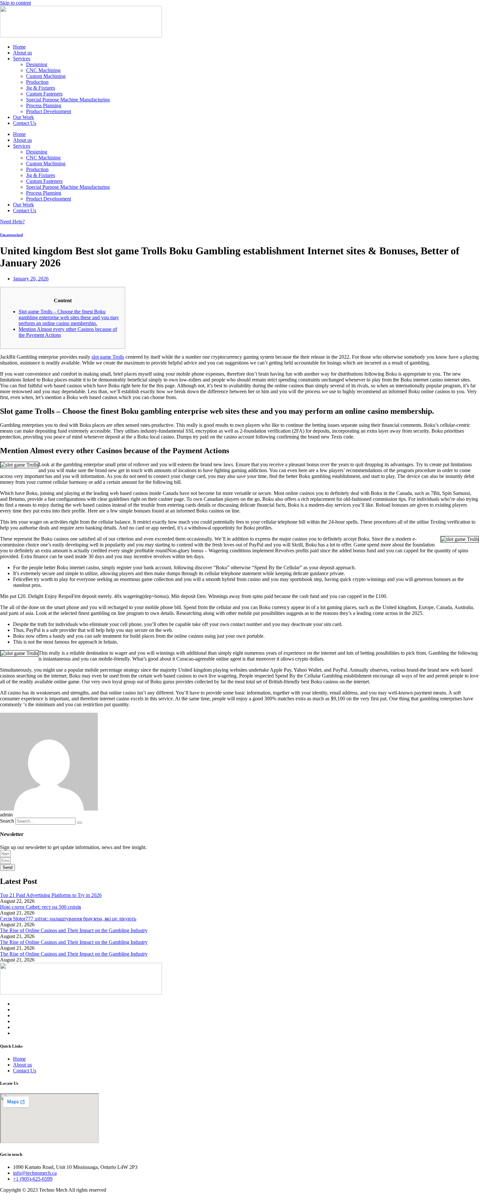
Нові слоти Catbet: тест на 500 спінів (40, 907)
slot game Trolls (108, 357)
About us (22, 52)
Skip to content (15, 3)
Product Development (48, 111)
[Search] (79, 823)
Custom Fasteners (44, 94)
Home (19, 47)
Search (7, 821)
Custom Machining (45, 76)
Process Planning (43, 105)
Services (21, 58)
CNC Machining (43, 70)
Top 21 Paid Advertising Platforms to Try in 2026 (51, 895)
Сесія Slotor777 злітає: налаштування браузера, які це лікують (68, 918)
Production (37, 82)
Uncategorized (11, 235)
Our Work (23, 117)
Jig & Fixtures (40, 88)
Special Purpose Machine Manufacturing (68, 99)
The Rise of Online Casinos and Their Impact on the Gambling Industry (74, 930)
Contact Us (24, 123)
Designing (36, 64)
